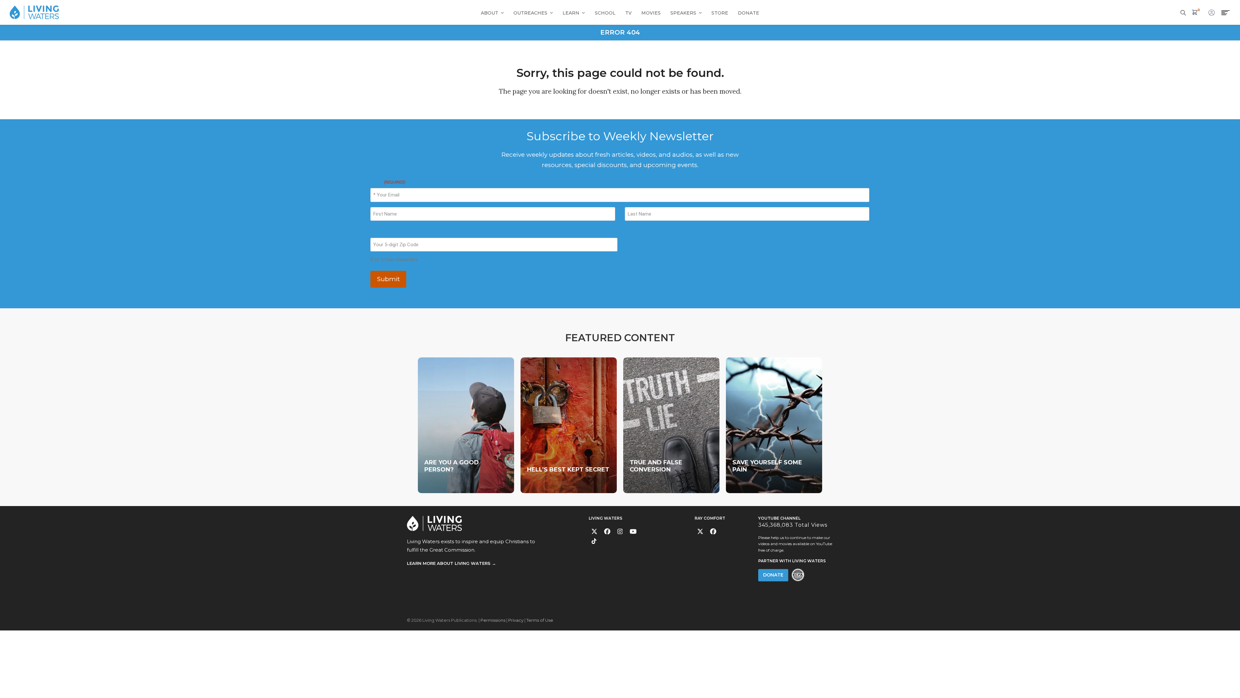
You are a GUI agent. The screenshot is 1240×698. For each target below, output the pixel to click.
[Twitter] (594, 531)
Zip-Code (380, 231)
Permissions (492, 620)
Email (387, 182)
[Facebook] (607, 531)
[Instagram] (620, 531)
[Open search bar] (1183, 12)
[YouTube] (633, 531)
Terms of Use (539, 620)
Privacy (515, 620)
